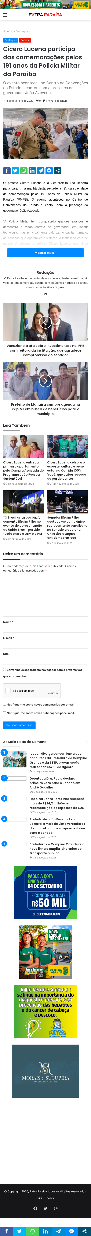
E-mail (8, 638)
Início (9, 31)
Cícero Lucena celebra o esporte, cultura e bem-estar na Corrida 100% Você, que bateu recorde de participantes (66, 470)
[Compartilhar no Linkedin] (32, 170)
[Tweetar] (15, 170)
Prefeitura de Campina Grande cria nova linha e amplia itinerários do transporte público (57, 848)
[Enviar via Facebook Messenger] (49, 170)
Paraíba (25, 40)
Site (6, 654)
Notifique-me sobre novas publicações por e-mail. (41, 713)
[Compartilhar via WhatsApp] (24, 170)
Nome (8, 622)
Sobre (50, 1198)
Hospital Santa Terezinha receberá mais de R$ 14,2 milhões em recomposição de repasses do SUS (57, 803)
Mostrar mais (45, 252)
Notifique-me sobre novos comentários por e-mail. (41, 704)
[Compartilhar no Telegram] (40, 170)
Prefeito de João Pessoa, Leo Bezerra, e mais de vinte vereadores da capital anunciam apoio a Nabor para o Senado (57, 826)
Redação (45, 272)
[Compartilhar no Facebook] (7, 170)
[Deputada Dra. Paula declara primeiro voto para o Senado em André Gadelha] (14, 784)
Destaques (23, 31)
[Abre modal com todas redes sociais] (57, 170)
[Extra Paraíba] (45, 14)
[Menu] (5, 16)
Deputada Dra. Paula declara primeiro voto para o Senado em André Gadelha (55, 783)
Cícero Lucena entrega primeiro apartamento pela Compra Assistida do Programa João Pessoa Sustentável (23, 470)
